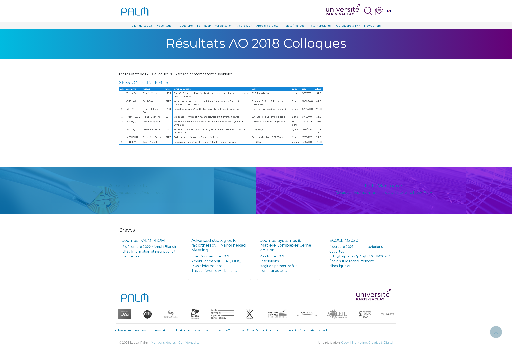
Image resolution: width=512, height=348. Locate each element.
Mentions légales (163, 342)
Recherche (185, 25)
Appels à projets (267, 25)
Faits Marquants (320, 25)
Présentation (164, 25)
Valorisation (244, 25)
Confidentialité (189, 342)
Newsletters (372, 25)
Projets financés (293, 25)
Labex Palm (123, 330)
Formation (204, 25)
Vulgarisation (224, 25)
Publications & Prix (347, 25)
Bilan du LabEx (141, 25)
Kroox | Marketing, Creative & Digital (367, 342)
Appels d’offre (223, 330)
